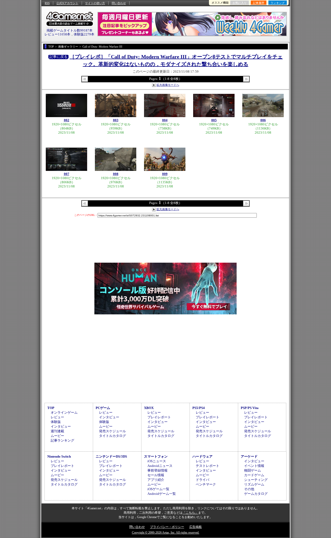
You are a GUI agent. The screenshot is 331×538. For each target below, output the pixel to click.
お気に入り (239, 2)
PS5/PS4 (198, 408)
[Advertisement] (165, 358)
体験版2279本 (84, 34)
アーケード (249, 456)
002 (66, 120)
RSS (47, 3)
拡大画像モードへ (167, 84)
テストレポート (207, 466)
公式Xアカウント (67, 3)
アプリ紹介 (155, 480)
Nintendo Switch (59, 456)
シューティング (256, 480)
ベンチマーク (206, 484)
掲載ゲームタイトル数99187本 (70, 30)
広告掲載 (195, 527)
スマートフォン (156, 456)
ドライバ (202, 480)
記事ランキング (62, 440)
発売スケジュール (112, 431)
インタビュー (61, 426)
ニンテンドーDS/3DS (111, 456)
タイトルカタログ (112, 436)
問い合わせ (119, 3)
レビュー (57, 417)
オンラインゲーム (64, 412)
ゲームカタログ (256, 494)
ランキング (277, 2)
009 (165, 174)
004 (165, 120)
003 (115, 120)
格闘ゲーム (252, 470)
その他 (249, 489)
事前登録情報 (157, 470)
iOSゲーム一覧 (158, 489)
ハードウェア (202, 456)
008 (115, 174)
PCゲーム (103, 408)
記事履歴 (258, 2)
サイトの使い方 (95, 3)
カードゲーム (254, 475)
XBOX (149, 408)
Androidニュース (159, 466)
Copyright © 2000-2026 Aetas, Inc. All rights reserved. (165, 532)
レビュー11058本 (57, 34)
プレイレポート (159, 417)
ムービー (57, 436)
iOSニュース (156, 461)
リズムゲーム (254, 484)
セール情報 (155, 475)
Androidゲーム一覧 (161, 494)
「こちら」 (190, 512)
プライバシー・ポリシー (167, 527)
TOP (50, 408)
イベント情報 (254, 466)
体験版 (56, 422)
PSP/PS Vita (250, 408)
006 (263, 120)
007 (66, 174)
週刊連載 (57, 431)
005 (214, 120)
